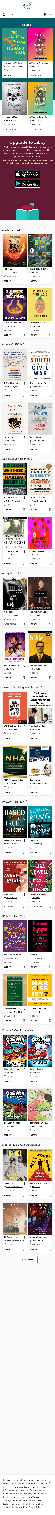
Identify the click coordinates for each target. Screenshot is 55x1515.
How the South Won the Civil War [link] (39, 383)
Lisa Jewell (36, 898)
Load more (27, 1259)
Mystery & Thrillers (13, 802)
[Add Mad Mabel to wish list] (24, 906)
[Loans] (45, 15)
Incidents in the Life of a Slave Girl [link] (13, 551)
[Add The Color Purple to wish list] (24, 678)
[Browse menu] (50, 14)
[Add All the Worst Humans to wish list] (49, 1195)
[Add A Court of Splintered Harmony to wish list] (50, 75)
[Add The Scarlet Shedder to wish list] (24, 1135)
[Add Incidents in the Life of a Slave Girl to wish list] (24, 563)
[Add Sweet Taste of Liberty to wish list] (49, 510)
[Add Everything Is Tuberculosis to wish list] (49, 335)
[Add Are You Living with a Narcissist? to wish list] (49, 1021)
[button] (24, 63)
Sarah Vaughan (12, 844)
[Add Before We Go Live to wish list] (49, 1249)
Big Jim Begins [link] (36, 1069)
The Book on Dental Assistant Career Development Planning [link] (39, 726)
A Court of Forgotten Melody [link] (39, 117)
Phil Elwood (36, 1187)
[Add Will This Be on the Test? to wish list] (24, 738)
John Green (36, 326)
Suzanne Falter (11, 958)
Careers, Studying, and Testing (21, 687)
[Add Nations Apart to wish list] (24, 449)
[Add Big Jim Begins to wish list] (49, 1081)
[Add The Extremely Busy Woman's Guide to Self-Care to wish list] (24, 967)
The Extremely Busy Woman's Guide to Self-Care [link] (13, 955)
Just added (28, 25)
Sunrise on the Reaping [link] (13, 323)
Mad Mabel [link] (9, 894)
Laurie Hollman (37, 1012)
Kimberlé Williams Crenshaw (15, 1187)
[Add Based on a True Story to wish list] (24, 853)
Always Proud (10, 573)
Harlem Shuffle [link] (10, 497)
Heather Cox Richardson (41, 387)
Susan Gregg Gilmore (14, 66)
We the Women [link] (36, 437)
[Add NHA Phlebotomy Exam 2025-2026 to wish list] (24, 792)
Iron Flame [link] (8, 269)
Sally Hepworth (11, 898)
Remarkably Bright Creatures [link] (39, 269)
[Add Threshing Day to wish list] (24, 129)
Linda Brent (10, 555)
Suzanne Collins (12, 326)
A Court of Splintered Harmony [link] (39, 63)
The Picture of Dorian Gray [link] (39, 612)
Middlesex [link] (8, 612)
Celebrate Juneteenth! (16, 459)
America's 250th (12, 344)
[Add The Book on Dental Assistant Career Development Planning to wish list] (49, 738)
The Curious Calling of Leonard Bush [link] (13, 63)
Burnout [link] (33, 955)
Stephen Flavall (37, 1241)
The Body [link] (33, 840)
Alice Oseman (37, 1126)
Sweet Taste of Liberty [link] (39, 497)
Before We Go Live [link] (37, 1237)
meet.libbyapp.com (38, 163)
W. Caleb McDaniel (39, 501)
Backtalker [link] (8, 1183)
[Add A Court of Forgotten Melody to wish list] (50, 129)
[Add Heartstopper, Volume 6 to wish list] (49, 1135)
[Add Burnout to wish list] (49, 967)
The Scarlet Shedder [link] (13, 1123)
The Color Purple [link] (11, 666)
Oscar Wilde (36, 615)
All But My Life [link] (10, 1237)
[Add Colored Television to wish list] (49, 563)
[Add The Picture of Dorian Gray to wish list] (49, 624)
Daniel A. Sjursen (12, 387)
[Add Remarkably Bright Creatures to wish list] (49, 281)
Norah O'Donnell (38, 441)
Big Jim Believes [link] (11, 1069)
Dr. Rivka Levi (11, 783)
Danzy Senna (37, 555)
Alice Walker (10, 669)
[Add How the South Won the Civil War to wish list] (49, 395)
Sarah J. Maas (37, 66)
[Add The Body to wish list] (49, 853)
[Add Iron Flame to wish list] (24, 281)
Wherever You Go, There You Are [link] (13, 1009)
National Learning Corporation (41, 783)
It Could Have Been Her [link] (39, 894)
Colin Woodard (11, 441)
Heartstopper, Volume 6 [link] (39, 1123)
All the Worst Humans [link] (39, 1183)
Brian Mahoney (37, 729)
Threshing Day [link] (10, 117)
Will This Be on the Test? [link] (13, 726)
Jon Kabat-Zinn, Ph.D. (14, 1012)
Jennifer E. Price (12, 729)
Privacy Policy (28, 1483)
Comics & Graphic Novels (18, 1030)
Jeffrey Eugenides (12, 615)
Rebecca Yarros (11, 120)
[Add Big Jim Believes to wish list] (24, 1081)
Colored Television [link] (37, 551)
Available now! (11, 230)
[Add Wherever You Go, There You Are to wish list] (24, 1021)
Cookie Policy (35, 1507)
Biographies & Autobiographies (21, 1145)
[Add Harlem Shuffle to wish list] (24, 510)
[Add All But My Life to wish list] (24, 1249)
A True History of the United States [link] (13, 383)
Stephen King (37, 844)
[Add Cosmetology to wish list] (49, 792)
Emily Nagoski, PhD (39, 958)
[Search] (4, 14)
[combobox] (22, 14)
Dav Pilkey (10, 1072)
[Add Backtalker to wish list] (24, 1195)
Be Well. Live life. (12, 916)
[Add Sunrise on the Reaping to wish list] (24, 335)
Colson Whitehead (13, 501)
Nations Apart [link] (10, 437)
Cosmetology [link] (35, 780)
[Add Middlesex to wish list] (24, 624)
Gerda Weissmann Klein (15, 1241)
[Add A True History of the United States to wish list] (24, 395)
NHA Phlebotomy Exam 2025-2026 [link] (13, 780)
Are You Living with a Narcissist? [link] (39, 1009)
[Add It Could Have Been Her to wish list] (49, 906)
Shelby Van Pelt (37, 272)
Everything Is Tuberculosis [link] (39, 323)
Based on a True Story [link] (13, 840)
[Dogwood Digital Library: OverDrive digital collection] (27, 5)
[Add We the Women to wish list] (49, 449)
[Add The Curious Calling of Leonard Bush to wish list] (24, 75)
